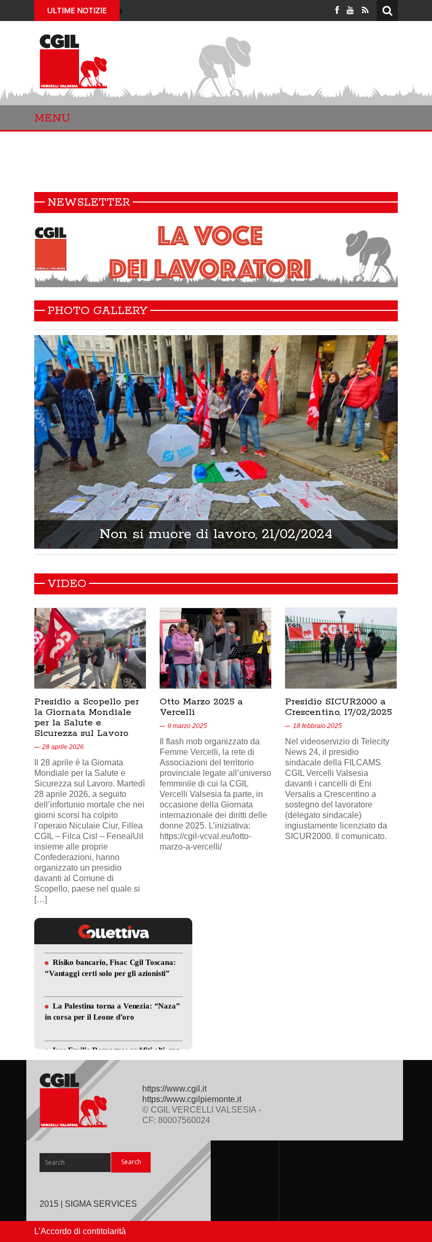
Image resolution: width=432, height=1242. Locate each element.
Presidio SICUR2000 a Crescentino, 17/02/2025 (338, 707)
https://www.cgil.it (174, 1088)
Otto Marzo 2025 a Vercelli (201, 707)
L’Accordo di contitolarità (80, 1231)
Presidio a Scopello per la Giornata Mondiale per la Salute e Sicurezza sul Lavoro (86, 717)
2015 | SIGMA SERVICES (88, 1203)
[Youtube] (350, 10)
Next (404, 444)
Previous (28, 444)
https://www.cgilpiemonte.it (191, 1099)
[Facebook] (337, 10)
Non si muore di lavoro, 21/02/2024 (216, 534)
